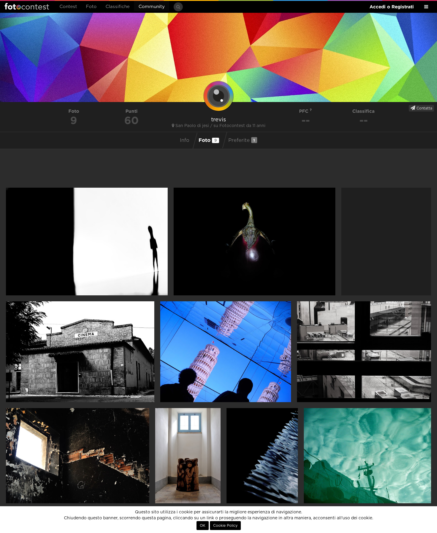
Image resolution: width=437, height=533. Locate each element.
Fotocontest (26, 6)
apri (87, 241)
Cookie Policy (225, 525)
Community (152, 6)
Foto (91, 6)
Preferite (241, 140)
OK (202, 525)
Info (184, 140)
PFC (304, 111)
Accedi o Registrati (392, 6)
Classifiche (118, 6)
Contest (68, 6)
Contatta (423, 108)
